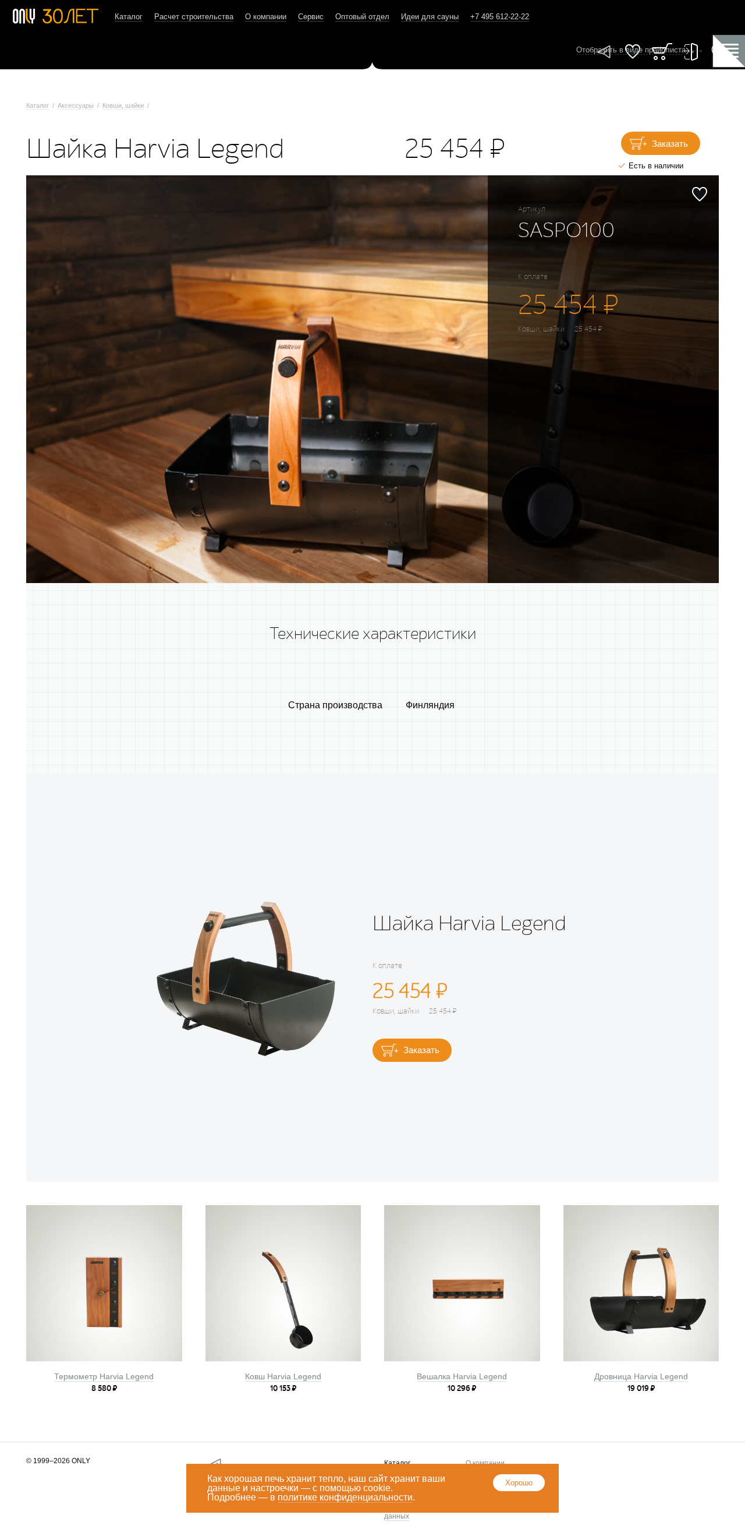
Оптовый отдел (362, 16)
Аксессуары (76, 105)
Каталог (129, 16)
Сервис (311, 16)
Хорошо (519, 1482)
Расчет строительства (193, 16)
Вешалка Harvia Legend (462, 1376)
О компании (265, 16)
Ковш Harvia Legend (283, 1376)
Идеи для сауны (430, 16)
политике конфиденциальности (345, 1497)
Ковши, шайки (123, 105)
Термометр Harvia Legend (104, 1376)
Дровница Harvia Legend (641, 1376)
